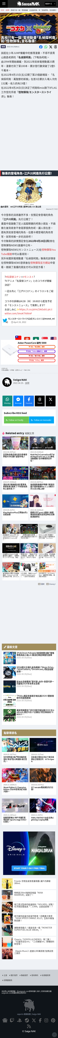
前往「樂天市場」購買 (38, 356)
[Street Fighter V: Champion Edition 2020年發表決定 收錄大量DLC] (15, 775)
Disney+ (52, 584)
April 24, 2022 (20, 322)
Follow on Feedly (16, 420)
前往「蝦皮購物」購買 (38, 347)
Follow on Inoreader (42, 420)
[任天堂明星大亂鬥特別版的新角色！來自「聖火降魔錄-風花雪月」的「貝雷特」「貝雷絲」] (15, 745)
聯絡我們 (24, 975)
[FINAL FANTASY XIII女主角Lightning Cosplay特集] (43, 806)
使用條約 (34, 975)
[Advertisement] (29, 137)
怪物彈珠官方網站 (40, 262)
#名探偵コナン (13, 276)
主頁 (5, 975)
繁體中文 (49, 4)
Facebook (29, 403)
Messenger (18, 403)
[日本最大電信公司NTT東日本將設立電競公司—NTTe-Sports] (43, 745)
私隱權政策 (46, 975)
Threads (39, 403)
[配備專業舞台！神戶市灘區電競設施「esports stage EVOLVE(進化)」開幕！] (15, 806)
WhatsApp (7, 403)
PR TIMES (55, 209)
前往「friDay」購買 (37, 360)
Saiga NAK (29, 4)
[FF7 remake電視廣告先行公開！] (43, 775)
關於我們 (14, 975)
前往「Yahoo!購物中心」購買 (37, 351)
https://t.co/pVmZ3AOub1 (33, 309)
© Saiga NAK (29, 1031)
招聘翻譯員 (8, 980)
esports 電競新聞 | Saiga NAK (29, 1014)
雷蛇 (43, 584)
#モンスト (28, 276)
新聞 (3, 46)
